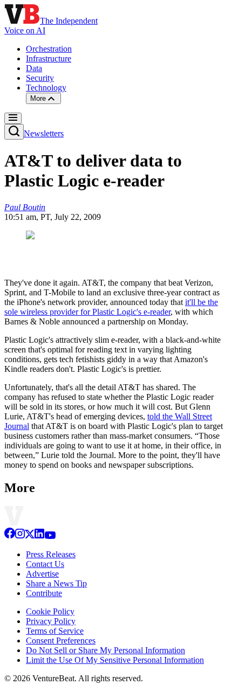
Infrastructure (48, 58)
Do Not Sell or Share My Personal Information (105, 650)
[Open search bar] (14, 132)
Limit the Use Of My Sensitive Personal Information (115, 660)
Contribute (44, 593)
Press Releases (51, 554)
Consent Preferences (60, 640)
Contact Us (45, 564)
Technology (46, 87)
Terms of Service (55, 630)
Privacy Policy (51, 621)
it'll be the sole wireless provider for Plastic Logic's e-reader (111, 306)
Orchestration (49, 48)
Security (40, 77)
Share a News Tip (56, 583)
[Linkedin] (39, 536)
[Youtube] (50, 536)
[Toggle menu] (13, 118)
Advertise (42, 573)
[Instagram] (20, 536)
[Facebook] (9, 536)
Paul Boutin (24, 207)
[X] (30, 536)
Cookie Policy (50, 611)
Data (34, 68)
